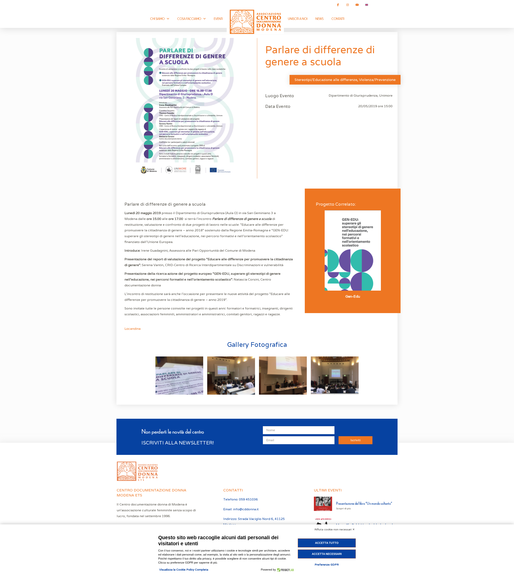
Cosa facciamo (189, 18)
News (319, 18)
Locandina (132, 329)
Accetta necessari (327, 553)
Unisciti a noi (297, 18)
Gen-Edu (352, 296)
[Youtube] (357, 5)
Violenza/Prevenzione (377, 79)
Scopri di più (343, 508)
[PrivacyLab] (285, 569)
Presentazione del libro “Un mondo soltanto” (364, 503)
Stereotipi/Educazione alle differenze (326, 79)
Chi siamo (157, 18)
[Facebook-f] (338, 5)
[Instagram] (347, 5)
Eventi (218, 18)
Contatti (337, 18)
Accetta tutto (327, 542)
